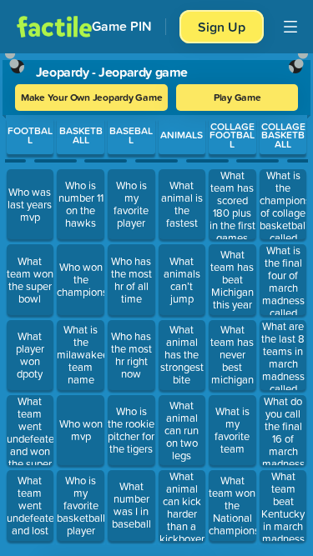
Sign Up (221, 27)
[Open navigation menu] (290, 26)
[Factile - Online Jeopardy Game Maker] (54, 27)
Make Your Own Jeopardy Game (92, 97)
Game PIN (122, 26)
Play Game (237, 97)
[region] (156, 300)
